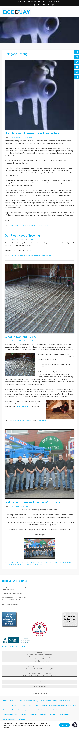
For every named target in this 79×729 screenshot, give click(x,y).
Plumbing (34, 225)
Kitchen (61, 562)
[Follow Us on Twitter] (39, 4)
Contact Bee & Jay (22, 406)
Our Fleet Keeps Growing (22, 235)
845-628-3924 (11, 589)
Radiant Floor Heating (10, 714)
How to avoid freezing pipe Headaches (32, 133)
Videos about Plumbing (48, 714)
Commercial (15, 255)
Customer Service (43, 562)
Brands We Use (64, 701)
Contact (23, 705)
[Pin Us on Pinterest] (53, 4)
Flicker (31, 250)
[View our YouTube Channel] (43, 4)
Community (32, 562)
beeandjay (28, 137)
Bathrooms (15, 562)
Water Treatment (9, 719)
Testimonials (33, 714)
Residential (37, 255)
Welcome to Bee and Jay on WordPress (32, 502)
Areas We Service (15, 701)
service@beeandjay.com (14, 593)
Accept (64, 725)
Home (5, 701)
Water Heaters (64, 714)
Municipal (68, 562)
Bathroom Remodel (18, 225)
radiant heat (42, 420)
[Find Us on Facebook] (34, 4)
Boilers (5, 705)
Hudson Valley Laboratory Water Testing (56, 705)
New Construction (11, 564)
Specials (23, 714)
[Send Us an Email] (29, 4)
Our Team (56, 710)
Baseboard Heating (31, 701)
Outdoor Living (67, 710)
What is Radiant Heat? (20, 337)
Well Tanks (21, 719)
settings (6, 727)
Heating (28, 225)
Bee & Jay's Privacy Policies (10, 604)
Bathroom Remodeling (49, 701)
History (36, 705)
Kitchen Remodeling (19, 710)
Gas (51, 562)
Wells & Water (43, 225)
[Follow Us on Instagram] (48, 4)
